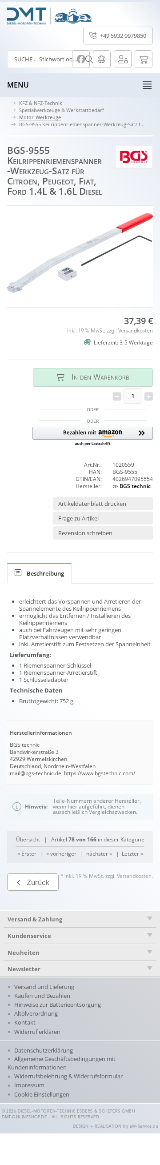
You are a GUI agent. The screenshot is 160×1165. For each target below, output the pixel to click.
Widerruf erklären (37, 1032)
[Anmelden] (123, 59)
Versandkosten (135, 331)
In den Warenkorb (93, 377)
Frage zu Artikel (78, 518)
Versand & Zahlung (35, 919)
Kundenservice (29, 936)
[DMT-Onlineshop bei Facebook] (81, 59)
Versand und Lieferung (44, 987)
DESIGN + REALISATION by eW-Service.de (116, 1127)
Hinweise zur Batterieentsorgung (57, 1005)
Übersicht (28, 839)
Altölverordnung (36, 1013)
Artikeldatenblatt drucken (92, 504)
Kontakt (25, 1022)
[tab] (39, 573)
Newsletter (24, 969)
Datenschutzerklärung (43, 1050)
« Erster (26, 853)
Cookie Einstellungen (41, 1094)
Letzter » (132, 853)
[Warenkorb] (143, 59)
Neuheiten (24, 953)
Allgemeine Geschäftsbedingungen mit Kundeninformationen (62, 1063)
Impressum (29, 1085)
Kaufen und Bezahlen (42, 996)
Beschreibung (45, 573)
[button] (92, 437)
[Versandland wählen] (102, 59)
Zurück (38, 882)
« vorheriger (61, 853)
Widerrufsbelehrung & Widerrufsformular (68, 1076)
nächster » (99, 853)
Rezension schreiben (85, 533)
